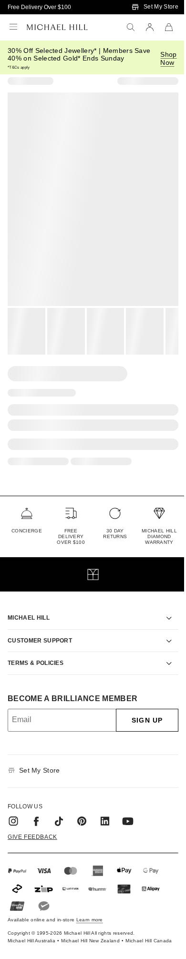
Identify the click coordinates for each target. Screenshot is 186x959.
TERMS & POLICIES (35, 652)
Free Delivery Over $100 (39, 7)
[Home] (57, 27)
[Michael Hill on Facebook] (36, 810)
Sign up (139, 709)
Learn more (89, 908)
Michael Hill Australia (21, 932)
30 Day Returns (115, 533)
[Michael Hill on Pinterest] (82, 810)
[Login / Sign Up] (149, 27)
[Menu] (13, 27)
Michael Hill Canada (138, 932)
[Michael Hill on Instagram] (13, 810)
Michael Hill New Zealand (80, 932)
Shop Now (168, 58)
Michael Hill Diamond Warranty (159, 536)
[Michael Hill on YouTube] (128, 810)
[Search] (130, 27)
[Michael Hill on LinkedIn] (105, 810)
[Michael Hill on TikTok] (59, 810)
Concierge (26, 530)
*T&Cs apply (19, 67)
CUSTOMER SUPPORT (40, 629)
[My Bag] (169, 27)
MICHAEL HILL (29, 606)
